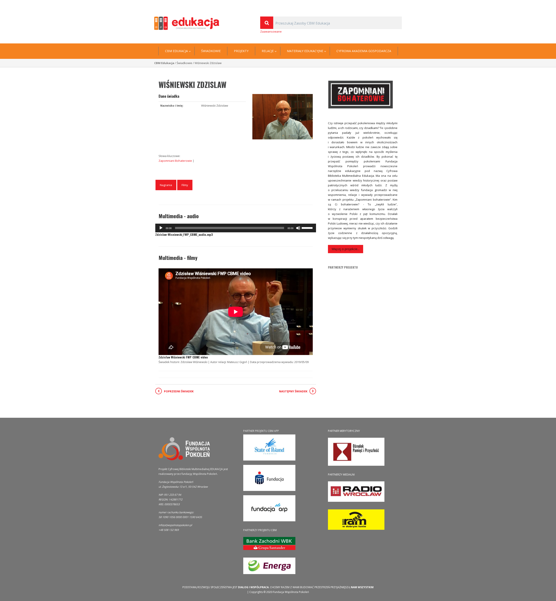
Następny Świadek (293, 391)
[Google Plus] (393, 3)
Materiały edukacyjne (305, 51)
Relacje (268, 51)
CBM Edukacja (176, 51)
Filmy (185, 185)
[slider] (308, 227)
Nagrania (166, 185)
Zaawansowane (271, 31)
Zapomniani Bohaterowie (176, 161)
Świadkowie (211, 51)
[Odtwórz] (161, 228)
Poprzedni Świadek (179, 391)
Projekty (241, 51)
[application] (235, 228)
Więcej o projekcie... (345, 249)
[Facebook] (400, 3)
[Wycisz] (298, 228)
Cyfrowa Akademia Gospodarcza (363, 51)
